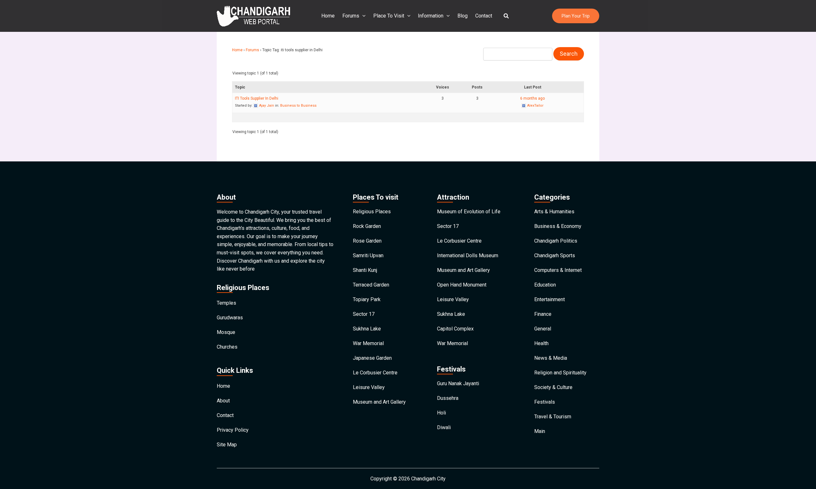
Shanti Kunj (365, 270)
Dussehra (447, 398)
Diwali (444, 427)
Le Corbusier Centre (375, 373)
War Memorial (368, 343)
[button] (506, 16)
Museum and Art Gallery (379, 402)
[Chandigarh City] (253, 15)
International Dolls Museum (467, 255)
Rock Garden (367, 226)
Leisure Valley (369, 387)
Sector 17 (364, 314)
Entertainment (549, 299)
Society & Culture (553, 387)
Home (328, 16)
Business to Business (298, 105)
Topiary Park (367, 299)
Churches (227, 347)
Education (545, 285)
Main (539, 431)
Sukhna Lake (367, 329)
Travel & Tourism (552, 417)
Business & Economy (557, 226)
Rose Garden (367, 241)
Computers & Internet (558, 270)
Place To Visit (388, 16)
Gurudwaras (230, 318)
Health (541, 343)
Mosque (226, 332)
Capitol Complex (455, 329)
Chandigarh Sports (554, 255)
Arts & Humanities (554, 212)
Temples (226, 303)
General (542, 329)
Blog (462, 16)
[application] (362, 16)
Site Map (227, 445)
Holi (441, 413)
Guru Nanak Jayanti (458, 383)
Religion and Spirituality (560, 373)
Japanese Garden (372, 358)
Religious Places (372, 212)
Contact (483, 16)
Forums (350, 16)
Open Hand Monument (461, 285)
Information (430, 16)
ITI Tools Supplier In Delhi (256, 98)
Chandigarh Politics (555, 241)
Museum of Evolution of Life (468, 212)
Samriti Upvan (368, 255)
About (223, 401)
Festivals (544, 402)
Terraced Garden (371, 285)
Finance (542, 314)
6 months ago (532, 98)
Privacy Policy (233, 430)
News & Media (550, 358)
